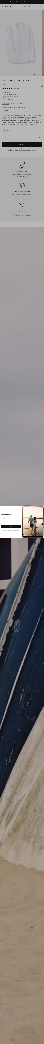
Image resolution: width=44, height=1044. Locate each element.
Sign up (11, 526)
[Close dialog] (43, 507)
